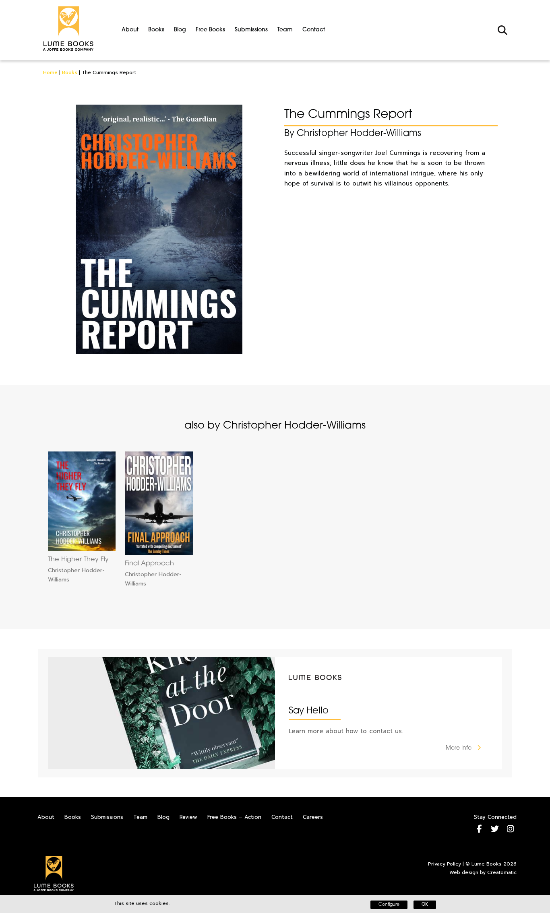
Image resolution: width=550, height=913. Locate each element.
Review (188, 817)
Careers (313, 817)
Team (285, 30)
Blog (180, 30)
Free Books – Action (234, 817)
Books (156, 30)
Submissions (251, 30)
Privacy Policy (444, 864)
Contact (313, 30)
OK (425, 905)
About (130, 30)
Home (50, 72)
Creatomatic (502, 872)
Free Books (210, 30)
